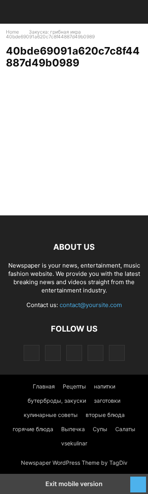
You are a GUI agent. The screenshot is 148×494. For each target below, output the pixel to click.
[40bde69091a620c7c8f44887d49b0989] (69, 157)
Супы (100, 429)
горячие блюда (33, 429)
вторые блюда (105, 414)
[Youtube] (117, 352)
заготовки (107, 400)
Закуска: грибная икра (55, 32)
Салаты (125, 429)
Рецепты (74, 386)
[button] (18, 12)
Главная (44, 386)
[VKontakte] (95, 352)
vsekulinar (74, 443)
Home (12, 32)
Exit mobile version (74, 484)
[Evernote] (31, 352)
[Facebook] (53, 352)
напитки (104, 386)
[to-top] (138, 481)
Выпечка (73, 429)
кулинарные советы (51, 414)
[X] (74, 352)
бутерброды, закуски (57, 400)
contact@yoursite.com (91, 305)
